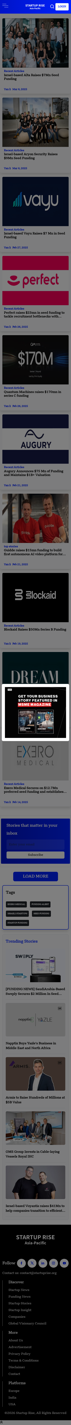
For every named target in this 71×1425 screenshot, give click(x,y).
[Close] (62, 694)
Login (62, 7)
